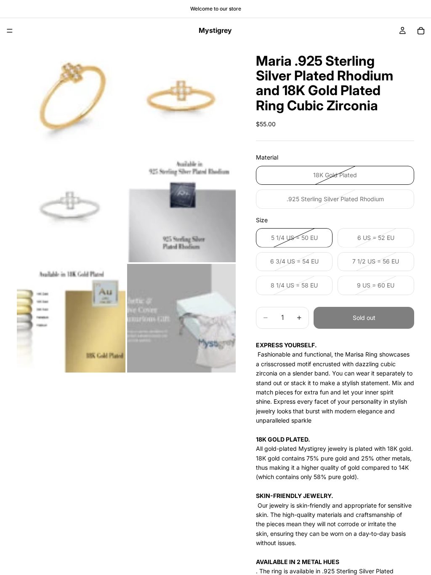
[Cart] (421, 30)
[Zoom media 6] (181, 318)
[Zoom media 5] (71, 318)
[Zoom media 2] (181, 97)
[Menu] (9, 30)
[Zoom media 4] (181, 208)
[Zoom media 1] (71, 97)
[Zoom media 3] (71, 208)
